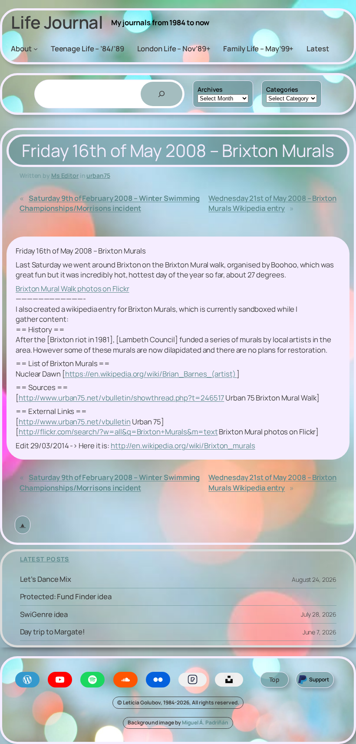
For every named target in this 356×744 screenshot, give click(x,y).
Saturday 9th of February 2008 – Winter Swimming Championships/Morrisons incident (110, 203)
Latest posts (44, 559)
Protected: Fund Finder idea (66, 597)
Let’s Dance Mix (46, 579)
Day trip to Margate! (52, 632)
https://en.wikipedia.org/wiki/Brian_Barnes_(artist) (151, 374)
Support (319, 679)
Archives (210, 89)
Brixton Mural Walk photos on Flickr (72, 289)
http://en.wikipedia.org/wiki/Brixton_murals (183, 445)
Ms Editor (65, 175)
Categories (282, 89)
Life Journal (57, 22)
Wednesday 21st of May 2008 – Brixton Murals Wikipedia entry (272, 203)
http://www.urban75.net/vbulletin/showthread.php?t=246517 (121, 398)
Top (274, 679)
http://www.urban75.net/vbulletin (75, 422)
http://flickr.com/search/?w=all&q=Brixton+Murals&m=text (118, 432)
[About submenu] (35, 48)
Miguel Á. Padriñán (205, 722)
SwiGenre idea (44, 615)
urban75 (98, 175)
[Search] (161, 94)
